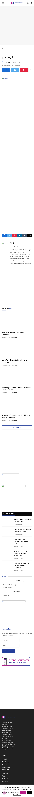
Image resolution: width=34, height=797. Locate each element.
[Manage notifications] (4, 792)
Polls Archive (6, 595)
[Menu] (3, 3)
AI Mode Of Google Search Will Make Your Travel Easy (21, 553)
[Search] (31, 3)
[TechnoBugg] (17, 3)
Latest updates (8, 514)
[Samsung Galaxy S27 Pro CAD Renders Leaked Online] (17, 376)
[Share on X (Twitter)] (15, 70)
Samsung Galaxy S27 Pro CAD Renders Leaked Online (22, 541)
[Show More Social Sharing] (30, 70)
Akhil (9, 62)
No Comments (7, 65)
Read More (17, 795)
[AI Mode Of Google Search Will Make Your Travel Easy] (17, 404)
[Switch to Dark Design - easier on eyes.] (28, 3)
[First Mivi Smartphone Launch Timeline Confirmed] (7, 565)
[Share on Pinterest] (24, 70)
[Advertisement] (17, 25)
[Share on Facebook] (6, 70)
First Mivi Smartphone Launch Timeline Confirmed (21, 565)
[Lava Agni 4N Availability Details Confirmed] (17, 349)
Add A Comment (17, 427)
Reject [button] (29, 792)
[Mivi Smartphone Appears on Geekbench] (17, 321)
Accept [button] (23, 792)
